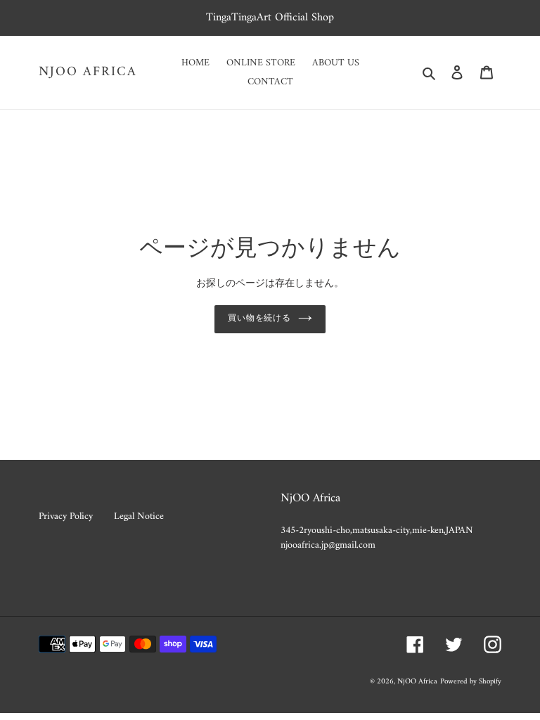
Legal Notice (139, 516)
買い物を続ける (260, 318)
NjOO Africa (88, 73)
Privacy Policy (66, 516)
